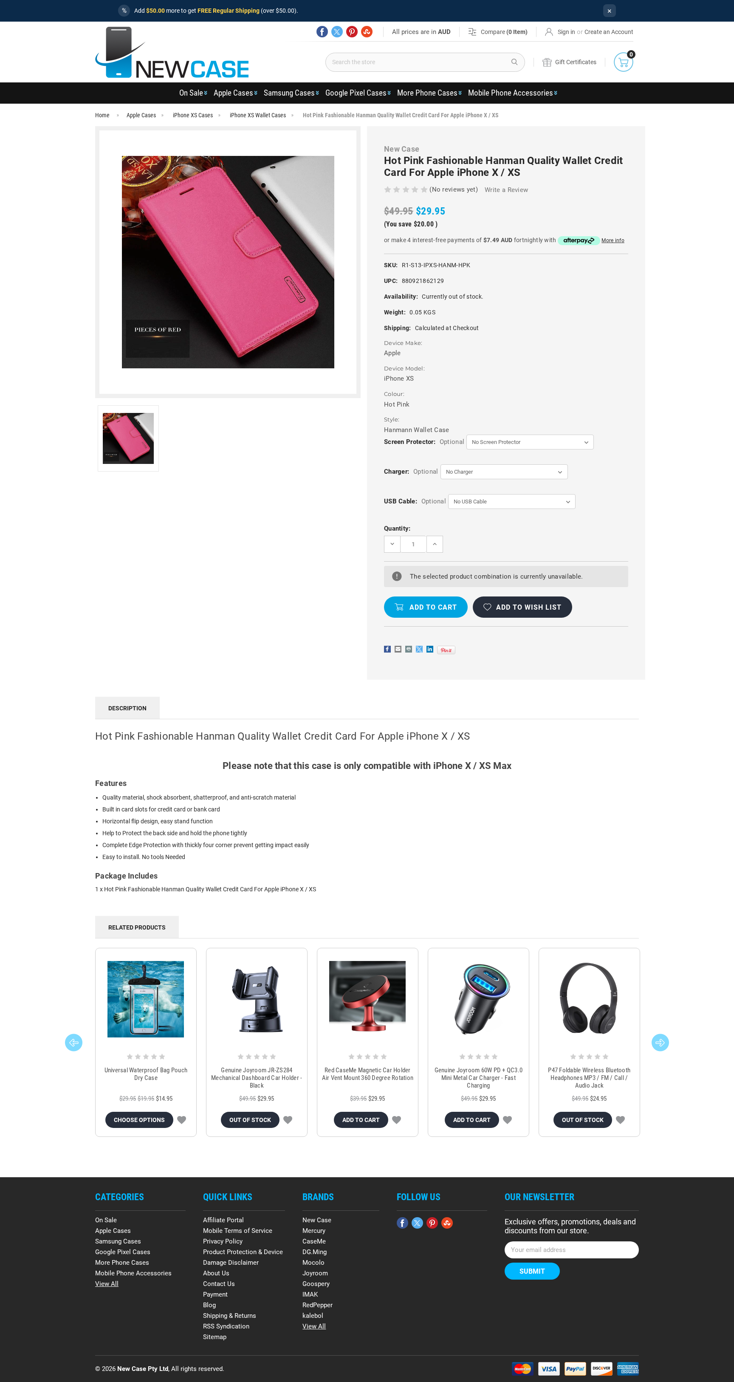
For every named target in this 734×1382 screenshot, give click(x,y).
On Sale (191, 93)
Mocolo (313, 1262)
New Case (316, 1220)
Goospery (316, 1284)
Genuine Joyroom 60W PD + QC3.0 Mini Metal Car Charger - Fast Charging (479, 1077)
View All (107, 1284)
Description (127, 708)
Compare (504, 31)
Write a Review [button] (506, 190)
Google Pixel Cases (356, 93)
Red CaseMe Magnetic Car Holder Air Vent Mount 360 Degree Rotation (368, 1074)
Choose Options (139, 1119)
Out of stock (250, 1119)
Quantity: (397, 528)
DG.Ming (314, 1252)
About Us (216, 1273)
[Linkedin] (429, 649)
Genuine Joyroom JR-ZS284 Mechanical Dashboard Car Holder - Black (256, 1077)
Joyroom (315, 1273)
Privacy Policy (223, 1241)
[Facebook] (322, 31)
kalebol (312, 1316)
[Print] (408, 649)
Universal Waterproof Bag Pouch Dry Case (146, 1074)
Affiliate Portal (223, 1220)
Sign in (566, 31)
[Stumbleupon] (367, 31)
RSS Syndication (226, 1326)
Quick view (146, 999)
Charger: (411, 471)
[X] (337, 31)
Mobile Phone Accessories (510, 93)
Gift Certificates (575, 62)
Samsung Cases (289, 93)
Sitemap (214, 1337)
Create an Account (608, 31)
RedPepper (317, 1305)
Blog (209, 1305)
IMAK (310, 1294)
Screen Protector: (424, 442)
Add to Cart (361, 1119)
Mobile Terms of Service (237, 1231)
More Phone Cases (427, 93)
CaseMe (314, 1241)
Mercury (313, 1231)
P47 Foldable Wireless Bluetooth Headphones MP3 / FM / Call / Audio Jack (589, 1077)
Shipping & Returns (229, 1316)
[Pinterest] (352, 31)
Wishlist (181, 1120)
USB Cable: (415, 501)
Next (660, 1042)
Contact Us (219, 1284)
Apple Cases (233, 93)
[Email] (398, 649)
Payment (215, 1294)
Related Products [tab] (137, 927)
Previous (73, 1042)
